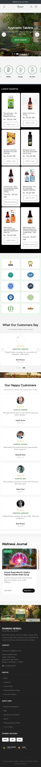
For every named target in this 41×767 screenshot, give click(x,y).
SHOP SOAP (20, 40)
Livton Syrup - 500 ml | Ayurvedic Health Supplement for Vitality (11, 189)
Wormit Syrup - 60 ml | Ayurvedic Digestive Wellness (29, 188)
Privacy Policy (8, 686)
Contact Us (7, 682)
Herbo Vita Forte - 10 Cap (29, 114)
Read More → (28, 590)
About (6, 678)
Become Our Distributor (11, 715)
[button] (4, 6)
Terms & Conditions (10, 694)
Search (6, 719)
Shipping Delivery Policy (12, 690)
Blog (5, 711)
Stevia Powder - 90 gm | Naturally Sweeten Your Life (10, 114)
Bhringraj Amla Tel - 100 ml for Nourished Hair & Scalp (30, 151)
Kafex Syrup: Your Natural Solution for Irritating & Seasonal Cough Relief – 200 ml (30, 231)
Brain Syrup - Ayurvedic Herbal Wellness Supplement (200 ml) (11, 230)
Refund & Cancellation (11, 707)
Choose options (11, 202)
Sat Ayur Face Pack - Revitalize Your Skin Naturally (11, 151)
